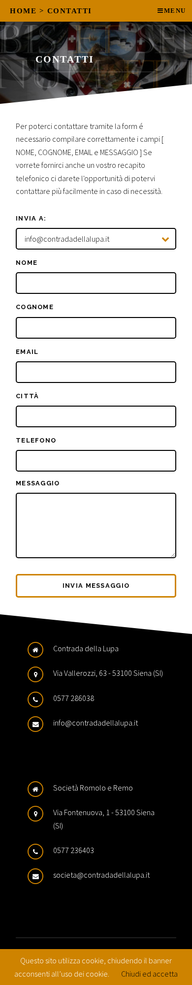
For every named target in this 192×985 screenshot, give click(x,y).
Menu (175, 10)
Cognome (35, 307)
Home (23, 11)
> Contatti (65, 11)
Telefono (36, 440)
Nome (26, 262)
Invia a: (31, 218)
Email (27, 351)
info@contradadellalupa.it (95, 723)
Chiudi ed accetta (149, 974)
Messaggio (38, 483)
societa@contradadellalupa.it (101, 875)
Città (27, 396)
